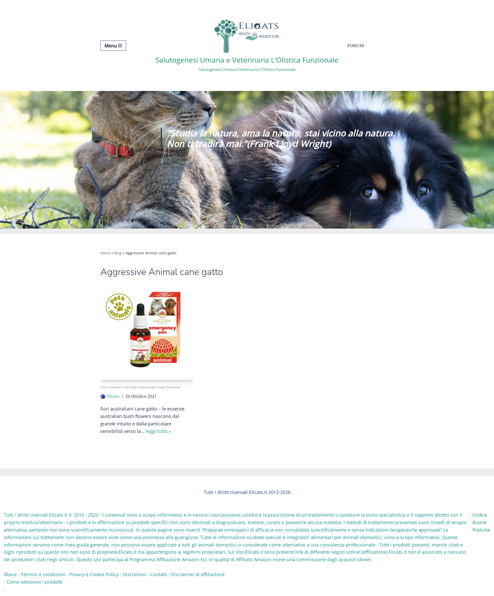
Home (105, 252)
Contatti (158, 574)
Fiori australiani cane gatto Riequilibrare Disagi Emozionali (140, 387)
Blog (118, 252)
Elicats (113, 396)
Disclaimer (134, 574)
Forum (355, 45)
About (10, 574)
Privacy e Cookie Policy (94, 574)
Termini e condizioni (43, 574)
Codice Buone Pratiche (481, 522)
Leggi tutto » (158, 431)
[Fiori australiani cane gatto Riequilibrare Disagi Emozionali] (146, 333)
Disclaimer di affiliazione (198, 574)
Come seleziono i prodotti (35, 582)
